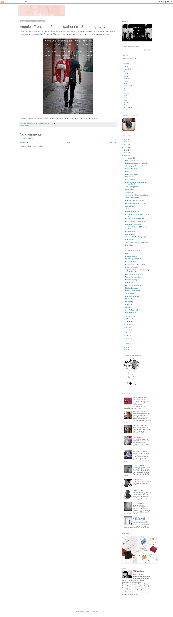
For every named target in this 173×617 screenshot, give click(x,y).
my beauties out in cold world (134, 219)
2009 (126, 347)
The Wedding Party (131, 187)
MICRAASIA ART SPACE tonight (135, 264)
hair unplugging (130, 177)
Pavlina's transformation (133, 277)
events (126, 81)
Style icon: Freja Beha (140, 412)
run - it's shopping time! (132, 310)
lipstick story (129, 302)
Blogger (95, 611)
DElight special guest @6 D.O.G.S (136, 163)
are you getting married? (133, 250)
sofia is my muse (130, 179)
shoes (125, 105)
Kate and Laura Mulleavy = (134, 274)
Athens (126, 67)
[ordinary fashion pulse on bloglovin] (131, 385)
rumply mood (137, 479)
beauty (126, 76)
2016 (126, 139)
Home (69, 143)
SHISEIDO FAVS (138, 465)
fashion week (128, 86)
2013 (126, 147)
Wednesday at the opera (133, 259)
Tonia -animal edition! (132, 198)
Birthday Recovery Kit (132, 280)
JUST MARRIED (138, 503)
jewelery (126, 93)
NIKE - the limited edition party (135, 221)
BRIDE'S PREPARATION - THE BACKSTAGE (141, 518)
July (127, 327)
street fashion (128, 107)
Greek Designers (129, 69)
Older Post (113, 143)
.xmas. (127, 209)
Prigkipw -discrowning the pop (135, 203)
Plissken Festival (130, 299)
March (128, 338)
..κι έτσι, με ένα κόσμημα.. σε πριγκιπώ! (137, 242)
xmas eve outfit (130, 192)
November (129, 316)
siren (127, 248)
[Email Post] (53, 123)
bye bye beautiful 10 (131, 160)
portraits (126, 102)
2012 (126, 150)
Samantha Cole (130, 293)
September (129, 321)
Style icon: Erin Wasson (140, 426)
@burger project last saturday (134, 166)
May (127, 333)
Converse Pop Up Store (140, 451)
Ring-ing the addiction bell (133, 285)
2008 (126, 350)
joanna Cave (129, 245)
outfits (125, 100)
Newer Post (24, 143)
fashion (27, 125)
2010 (126, 155)
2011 (126, 153)
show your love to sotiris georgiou (136, 237)
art (124, 71)
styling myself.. (130, 189)
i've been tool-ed (130, 231)
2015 (126, 142)
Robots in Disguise (131, 256)
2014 (126, 145)
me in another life (130, 261)
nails (125, 98)
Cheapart (128, 307)
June (127, 330)
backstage (127, 74)
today (127, 171)
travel (125, 110)
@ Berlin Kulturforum (132, 211)
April (127, 335)
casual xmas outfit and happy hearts (136, 195)
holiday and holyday (131, 174)
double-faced (129, 206)
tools (126, 253)
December (129, 158)
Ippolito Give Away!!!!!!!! (140, 397)
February (129, 341)
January (128, 344)
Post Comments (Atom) (35, 146)
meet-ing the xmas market (133, 224)
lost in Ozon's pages (131, 267)
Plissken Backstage (131, 288)
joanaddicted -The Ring (132, 296)
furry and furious (130, 313)
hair (125, 90)
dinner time (129, 304)
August (128, 324)
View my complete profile (130, 594)
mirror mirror (137, 437)
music (125, 95)
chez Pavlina (129, 282)
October (128, 319)
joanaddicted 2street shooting (134, 200)
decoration (127, 79)
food (125, 88)
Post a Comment (28, 139)
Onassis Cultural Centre (133, 291)
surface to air (129, 240)
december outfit (130, 234)
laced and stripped (131, 168)
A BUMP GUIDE (138, 491)
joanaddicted (30, 123)
